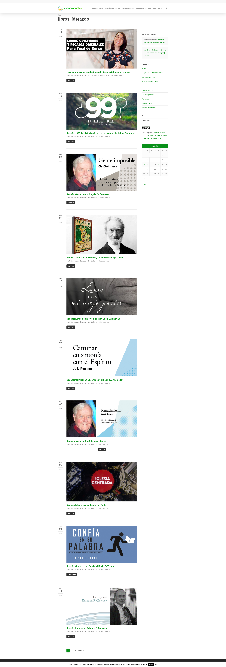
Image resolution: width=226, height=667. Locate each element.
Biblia (144, 68)
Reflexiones (146, 99)
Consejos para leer (148, 77)
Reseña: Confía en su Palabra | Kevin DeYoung (90, 566)
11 (147, 164)
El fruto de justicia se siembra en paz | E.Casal (154, 53)
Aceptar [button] (151, 664)
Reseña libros (104, 75)
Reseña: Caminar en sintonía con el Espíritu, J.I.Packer (94, 380)
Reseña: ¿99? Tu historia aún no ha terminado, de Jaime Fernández (100, 133)
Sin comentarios (116, 75)
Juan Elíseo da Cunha (150, 50)
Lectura (144, 86)
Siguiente (81, 650)
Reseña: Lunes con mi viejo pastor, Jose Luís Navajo (93, 318)
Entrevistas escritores (150, 81)
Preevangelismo (148, 95)
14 (158, 164)
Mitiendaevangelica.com (77, 75)
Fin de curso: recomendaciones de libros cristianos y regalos (98, 72)
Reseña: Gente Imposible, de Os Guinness (87, 194)
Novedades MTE (93, 75)
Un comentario (104, 261)
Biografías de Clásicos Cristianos (153, 73)
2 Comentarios (104, 322)
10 (144, 164)
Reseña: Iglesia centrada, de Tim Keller (86, 505)
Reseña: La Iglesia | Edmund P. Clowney (86, 628)
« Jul (144, 184)
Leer (155, 664)
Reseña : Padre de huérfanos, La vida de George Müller (94, 257)
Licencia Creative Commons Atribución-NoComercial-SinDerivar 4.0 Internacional (154, 135)
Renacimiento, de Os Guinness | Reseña (86, 441)
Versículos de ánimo (149, 108)
